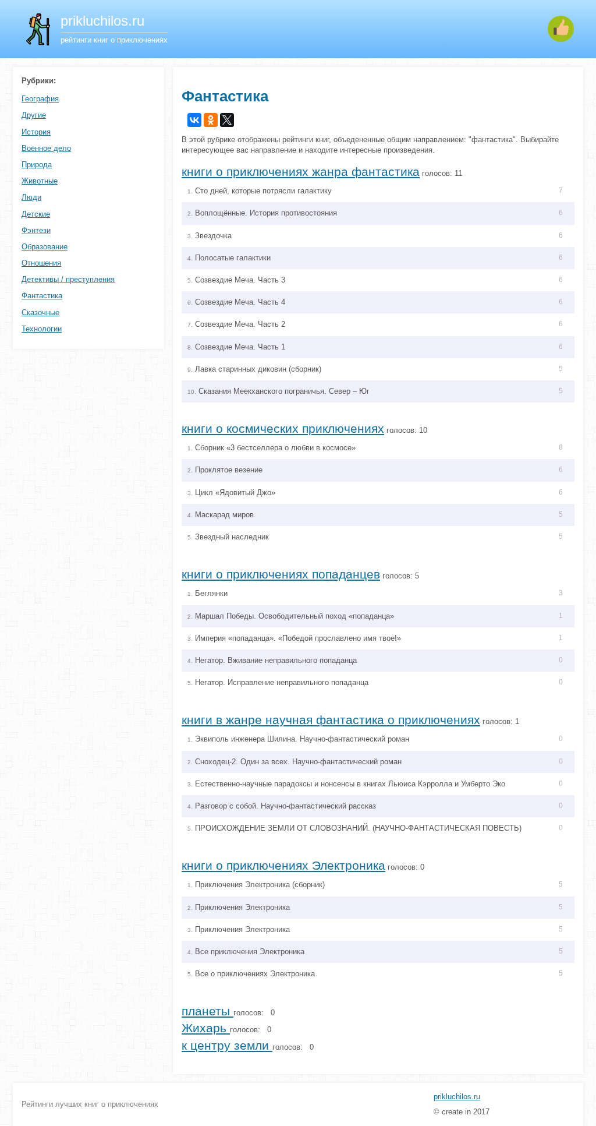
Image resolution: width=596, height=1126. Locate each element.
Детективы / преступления (68, 279)
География (40, 98)
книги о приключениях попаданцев (281, 574)
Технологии (42, 328)
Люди (31, 197)
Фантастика (42, 295)
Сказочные (40, 312)
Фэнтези (36, 230)
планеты (207, 1011)
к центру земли (227, 1045)
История (36, 132)
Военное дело (46, 148)
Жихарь (206, 1028)
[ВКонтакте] (194, 120)
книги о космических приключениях (283, 428)
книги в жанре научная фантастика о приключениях (331, 719)
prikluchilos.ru (457, 1096)
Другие (34, 115)
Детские (36, 214)
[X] (227, 120)
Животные (40, 181)
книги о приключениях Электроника (283, 865)
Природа (37, 164)
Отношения (41, 263)
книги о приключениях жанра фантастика (301, 171)
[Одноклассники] (211, 120)
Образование (45, 246)
